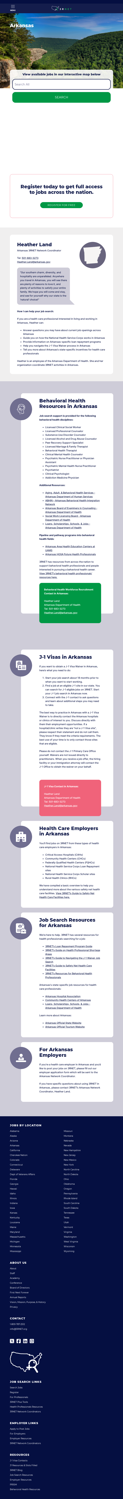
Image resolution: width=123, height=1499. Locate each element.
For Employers (17, 1433)
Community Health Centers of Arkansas (68, 1000)
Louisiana (15, 1222)
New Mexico (70, 1160)
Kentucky (15, 1217)
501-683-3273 (30, 257)
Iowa (12, 1208)
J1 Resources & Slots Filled (23, 1465)
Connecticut (16, 1164)
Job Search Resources (21, 1475)
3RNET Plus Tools (19, 1402)
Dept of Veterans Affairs (22, 1174)
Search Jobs (16, 1387)
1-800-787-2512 (17, 1324)
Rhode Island (70, 1198)
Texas (66, 1217)
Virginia (68, 1232)
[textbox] (61, 84)
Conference (16, 1283)
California (15, 1150)
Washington (70, 1236)
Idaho (13, 1193)
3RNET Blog (16, 1470)
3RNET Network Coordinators (25, 1411)
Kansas (13, 1212)
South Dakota (71, 1208)
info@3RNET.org (18, 1329)
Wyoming (69, 1251)
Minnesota (15, 1246)
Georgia (14, 1184)
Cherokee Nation (18, 1155)
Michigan (15, 1241)
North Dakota (71, 1174)
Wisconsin (69, 1246)
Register (14, 1392)
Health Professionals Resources (26, 1406)
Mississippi (15, 1251)
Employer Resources (21, 1438)
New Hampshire (72, 1150)
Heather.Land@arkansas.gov (33, 261)
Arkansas (14, 1145)
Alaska (13, 1136)
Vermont (68, 1227)
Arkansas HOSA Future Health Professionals (70, 554)
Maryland (15, 1232)
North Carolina (71, 1169)
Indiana (14, 1203)
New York (69, 1164)
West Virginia (71, 1241)
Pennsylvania (71, 1193)
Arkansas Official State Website (63, 1022)
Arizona (14, 1140)
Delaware (15, 1169)
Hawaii (13, 1188)
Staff (12, 1273)
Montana (68, 1136)
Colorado (15, 1160)
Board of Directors (20, 1287)
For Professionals (19, 1397)
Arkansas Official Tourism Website (65, 1026)
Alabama (14, 1131)
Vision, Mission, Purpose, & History (28, 1302)
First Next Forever (19, 1292)
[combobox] (61, 84)
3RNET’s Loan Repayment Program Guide (68, 946)
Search (61, 97)
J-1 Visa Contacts (18, 1460)
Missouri (68, 1131)
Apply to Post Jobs (20, 1429)
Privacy (14, 1307)
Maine (13, 1227)
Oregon (68, 1188)
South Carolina (71, 1203)
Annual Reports (18, 1297)
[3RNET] (61, 8)
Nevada (68, 1145)
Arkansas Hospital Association (63, 996)
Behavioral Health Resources (25, 1489)
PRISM (13, 1484)
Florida (13, 1179)
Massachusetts (17, 1236)
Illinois (13, 1198)
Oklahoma (69, 1184)
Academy (15, 1278)
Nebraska (69, 1140)
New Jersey (70, 1155)
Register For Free (61, 205)
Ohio (66, 1179)
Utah (66, 1222)
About (13, 1268)
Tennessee (69, 1212)
